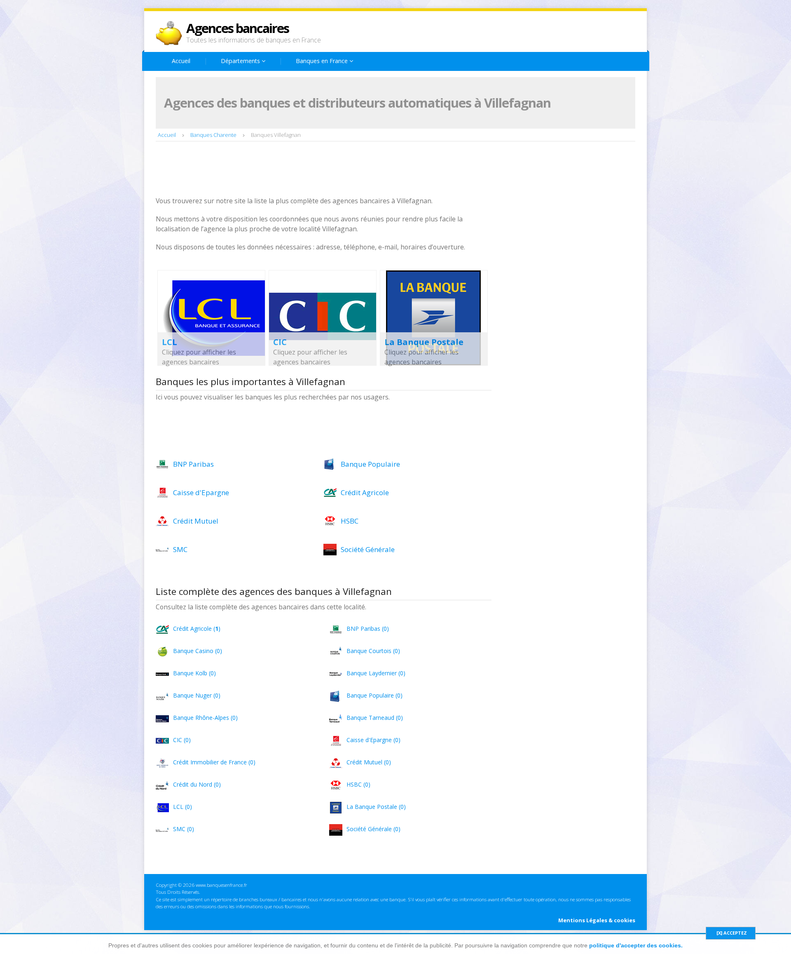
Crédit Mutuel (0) (368, 762)
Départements (241, 61)
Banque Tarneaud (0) (374, 717)
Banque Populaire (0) (374, 695)
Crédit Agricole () (196, 628)
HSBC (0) (358, 784)
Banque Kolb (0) (194, 673)
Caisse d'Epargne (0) (373, 740)
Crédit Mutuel (195, 521)
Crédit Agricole (365, 492)
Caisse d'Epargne (201, 492)
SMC (180, 549)
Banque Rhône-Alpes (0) (205, 717)
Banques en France (322, 61)
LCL (169, 342)
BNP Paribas (193, 464)
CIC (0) (182, 740)
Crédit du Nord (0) (197, 784)
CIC (280, 342)
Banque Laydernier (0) (375, 673)
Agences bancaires (237, 28)
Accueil (181, 61)
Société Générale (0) (373, 829)
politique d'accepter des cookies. (636, 945)
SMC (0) (183, 829)
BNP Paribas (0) (367, 628)
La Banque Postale (423, 342)
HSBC (349, 521)
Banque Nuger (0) (196, 695)
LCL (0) (182, 807)
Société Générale (368, 549)
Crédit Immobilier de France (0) (214, 762)
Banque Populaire (370, 464)
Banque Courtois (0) (373, 651)
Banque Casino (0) (197, 651)
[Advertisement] (306, 169)
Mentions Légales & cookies (596, 920)
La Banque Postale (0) (376, 807)
